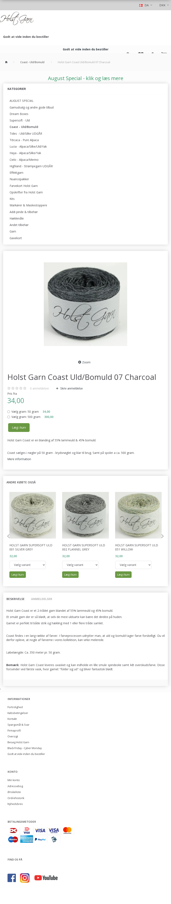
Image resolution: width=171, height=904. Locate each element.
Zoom (86, 362)
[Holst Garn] (16, 19)
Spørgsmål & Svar (18, 725)
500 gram (32, 417)
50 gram (30, 412)
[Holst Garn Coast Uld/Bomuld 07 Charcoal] (85, 304)
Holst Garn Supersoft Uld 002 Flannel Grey (83, 547)
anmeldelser (39, 388)
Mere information (19, 459)
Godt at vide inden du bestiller (26, 37)
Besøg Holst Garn (18, 742)
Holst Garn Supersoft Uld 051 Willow (136, 547)
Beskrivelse (15, 599)
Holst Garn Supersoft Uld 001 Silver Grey (30, 547)
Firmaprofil (14, 730)
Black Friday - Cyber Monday (25, 748)
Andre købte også (21, 482)
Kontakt (12, 719)
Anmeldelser (41, 599)
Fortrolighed (15, 707)
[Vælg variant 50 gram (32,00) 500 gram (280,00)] (27, 565)
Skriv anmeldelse (71, 388)
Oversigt (13, 736)
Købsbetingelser (18, 713)
